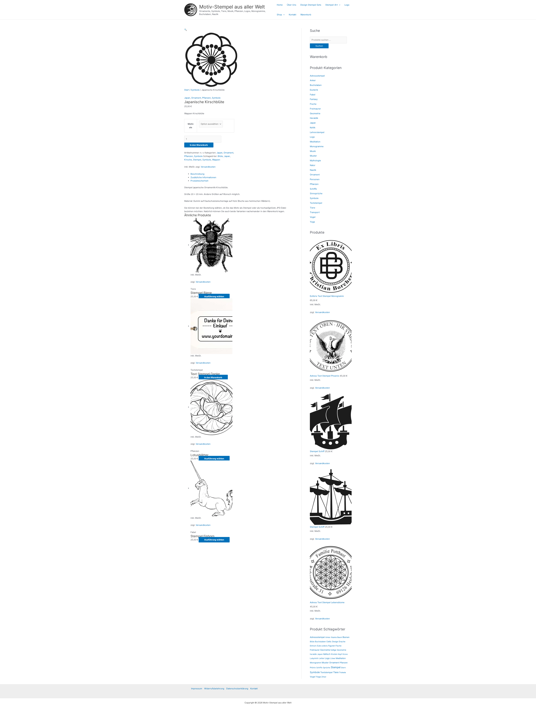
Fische (313, 104)
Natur (312, 165)
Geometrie (315, 113)
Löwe (332, 658)
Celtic (329, 641)
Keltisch (327, 654)
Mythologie (315, 160)
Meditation (315, 141)
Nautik (313, 170)
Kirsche (188, 159)
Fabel (312, 94)
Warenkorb (305, 14)
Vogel (312, 217)
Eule (319, 646)
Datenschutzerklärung (237, 688)
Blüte (220, 156)
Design (335, 641)
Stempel (197, 159)
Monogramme (317, 146)
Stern (343, 667)
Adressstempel (317, 75)
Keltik (312, 127)
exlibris (324, 646)
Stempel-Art (331, 4)
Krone (345, 654)
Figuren (331, 645)
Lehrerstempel (317, 132)
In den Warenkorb (199, 145)
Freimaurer (315, 108)
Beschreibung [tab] (197, 174)
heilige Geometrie (338, 650)
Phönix (313, 667)
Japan (187, 97)
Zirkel (323, 677)
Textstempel (316, 203)
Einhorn (313, 646)
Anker (313, 80)
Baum (339, 637)
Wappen (216, 159)
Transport (315, 212)
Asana (334, 637)
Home (280, 4)
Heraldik (314, 118)
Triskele (342, 672)
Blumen (346, 637)
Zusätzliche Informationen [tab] (203, 177)
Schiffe (313, 189)
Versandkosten (208, 166)
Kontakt (292, 14)
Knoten (334, 654)
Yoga (312, 221)
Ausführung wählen (214, 296)
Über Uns (291, 4)
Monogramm (315, 663)
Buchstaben (316, 85)
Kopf (340, 654)
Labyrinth (314, 658)
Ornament (196, 97)
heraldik (313, 654)
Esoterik (314, 90)
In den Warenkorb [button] (213, 377)
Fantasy (314, 99)
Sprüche (326, 667)
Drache (342, 641)
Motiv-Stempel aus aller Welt (232, 7)
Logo (346, 4)
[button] (339, 5)
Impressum (196, 688)
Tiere (312, 207)
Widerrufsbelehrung (214, 688)
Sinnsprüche (316, 193)
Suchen (319, 46)
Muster (313, 155)
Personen (315, 179)
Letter (321, 658)
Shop (279, 14)
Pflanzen (206, 97)
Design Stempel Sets (310, 4)
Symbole (195, 90)
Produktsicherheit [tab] (199, 180)
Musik (313, 151)
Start (186, 90)
